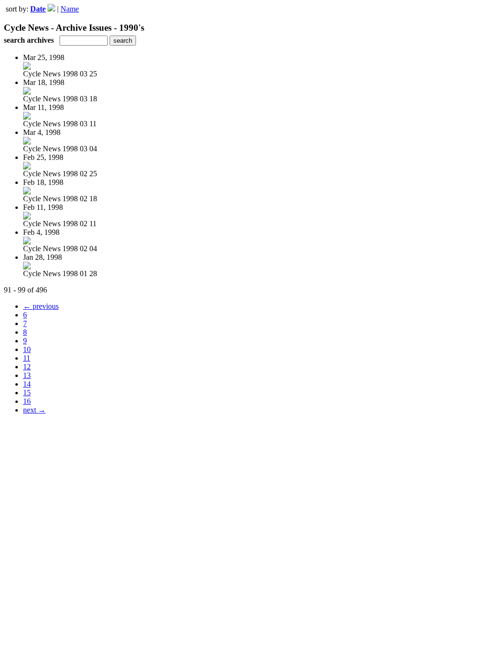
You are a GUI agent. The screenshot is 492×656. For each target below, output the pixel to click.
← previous (41, 306)
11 (26, 358)
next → (34, 410)
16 (27, 401)
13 (27, 375)
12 (27, 367)
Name (70, 9)
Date (38, 9)
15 (27, 393)
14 (27, 384)
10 (27, 349)
